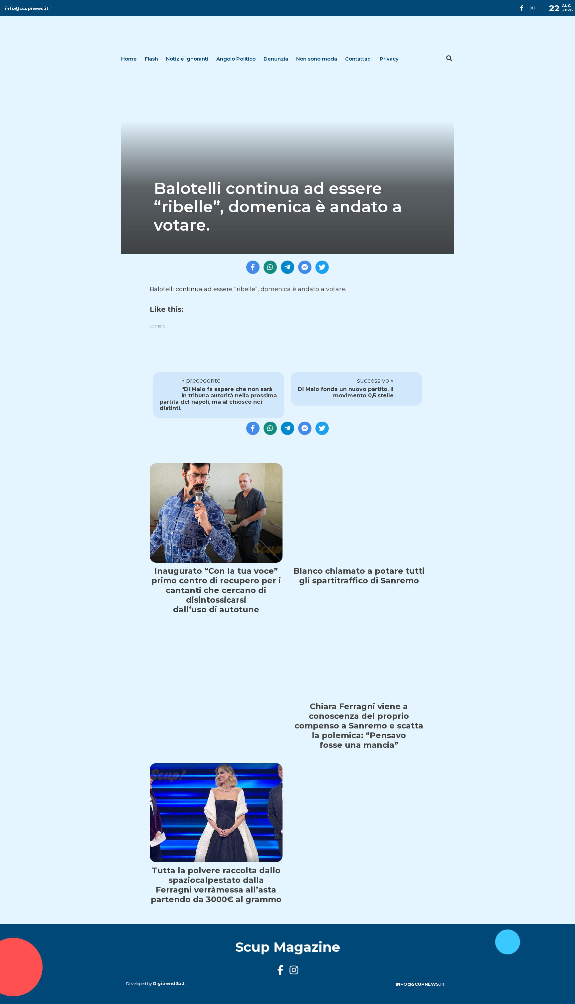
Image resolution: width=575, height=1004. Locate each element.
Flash (151, 59)
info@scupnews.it (27, 8)
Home (129, 59)
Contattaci (358, 59)
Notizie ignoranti (187, 59)
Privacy (389, 59)
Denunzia (276, 59)
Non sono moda (316, 59)
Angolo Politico (236, 59)
